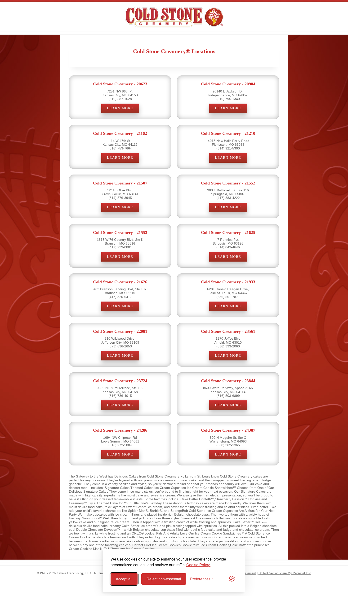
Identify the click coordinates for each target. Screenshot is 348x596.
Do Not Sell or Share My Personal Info (285, 573)
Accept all (124, 579)
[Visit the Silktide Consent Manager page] (231, 579)
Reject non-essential (164, 579)
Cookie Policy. (198, 564)
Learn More (120, 108)
